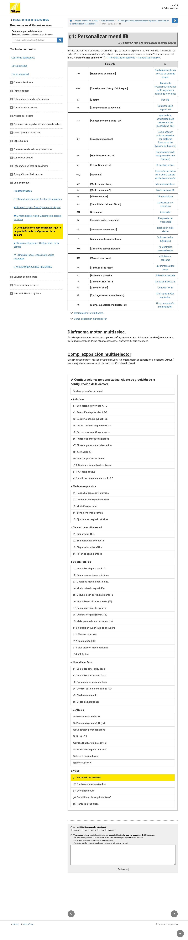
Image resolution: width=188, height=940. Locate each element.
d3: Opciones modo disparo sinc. (91, 581)
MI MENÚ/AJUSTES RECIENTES (33, 266)
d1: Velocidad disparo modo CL (90, 568)
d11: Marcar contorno (85, 634)
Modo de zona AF (165, 190)
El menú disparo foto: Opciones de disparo (37, 207)
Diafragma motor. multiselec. (89, 313)
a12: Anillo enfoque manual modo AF (93, 478)
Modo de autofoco (165, 184)
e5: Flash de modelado (85, 695)
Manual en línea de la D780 (86, 21)
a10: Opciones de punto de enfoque (92, 465)
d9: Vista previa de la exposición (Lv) (93, 621)
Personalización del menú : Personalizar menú (134, 57)
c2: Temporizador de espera (88, 540)
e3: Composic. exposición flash (90, 682)
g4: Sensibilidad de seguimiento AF (92, 797)
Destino (165, 99)
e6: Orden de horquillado (86, 701)
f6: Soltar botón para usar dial (89, 749)
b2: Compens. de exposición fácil (91, 499)
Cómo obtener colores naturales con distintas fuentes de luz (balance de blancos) (165, 139)
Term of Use (28, 924)
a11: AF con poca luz (84, 471)
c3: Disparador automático (88, 547)
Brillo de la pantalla (165, 275)
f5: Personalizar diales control (89, 743)
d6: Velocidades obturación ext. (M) (92, 601)
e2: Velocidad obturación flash (89, 675)
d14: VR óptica (81, 654)
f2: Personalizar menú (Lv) (89, 723)
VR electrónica (165, 196)
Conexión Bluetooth (165, 281)
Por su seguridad (20, 74)
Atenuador (165, 212)
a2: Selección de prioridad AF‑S (90, 412)
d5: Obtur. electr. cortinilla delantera (93, 594)
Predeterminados (23, 191)
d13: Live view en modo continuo (90, 647)
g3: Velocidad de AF (83, 790)
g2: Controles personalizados (89, 784)
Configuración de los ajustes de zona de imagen (165, 74)
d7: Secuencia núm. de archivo (89, 608)
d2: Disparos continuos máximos (91, 575)
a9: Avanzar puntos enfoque (88, 458)
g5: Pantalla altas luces (86, 804)
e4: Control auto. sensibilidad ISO (92, 688)
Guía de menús (107, 21)
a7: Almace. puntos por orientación (92, 445)
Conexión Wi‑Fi (165, 287)
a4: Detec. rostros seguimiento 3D (92, 425)
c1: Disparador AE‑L (84, 534)
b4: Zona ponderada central (88, 512)
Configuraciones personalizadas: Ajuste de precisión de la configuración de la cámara (37, 231)
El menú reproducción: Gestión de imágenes (38, 199)
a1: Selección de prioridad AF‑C (90, 405)
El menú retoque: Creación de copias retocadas (34, 257)
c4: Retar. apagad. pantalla (87, 553)
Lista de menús (19, 65)
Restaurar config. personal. (88, 391)
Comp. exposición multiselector (90, 318)
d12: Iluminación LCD (84, 641)
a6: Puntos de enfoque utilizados (91, 438)
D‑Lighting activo (165, 165)
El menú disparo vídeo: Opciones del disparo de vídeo (38, 217)
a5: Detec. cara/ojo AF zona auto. (91, 432)
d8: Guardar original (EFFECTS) (90, 614)
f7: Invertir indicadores (85, 756)
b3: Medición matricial (85, 506)
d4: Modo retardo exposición (89, 588)
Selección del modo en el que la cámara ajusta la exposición (165, 175)
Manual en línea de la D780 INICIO (31, 19)
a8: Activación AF (82, 452)
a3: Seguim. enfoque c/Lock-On (90, 419)
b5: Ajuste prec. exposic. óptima (90, 519)
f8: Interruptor (82, 762)
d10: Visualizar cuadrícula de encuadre (94, 627)
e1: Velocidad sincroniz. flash (89, 669)
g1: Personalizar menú (87, 777)
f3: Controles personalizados (89, 729)
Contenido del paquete (23, 57)
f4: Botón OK (80, 736)
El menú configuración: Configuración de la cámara (36, 245)
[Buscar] (60, 40)
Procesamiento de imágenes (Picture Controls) (165, 156)
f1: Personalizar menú (86, 716)
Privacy (16, 924)
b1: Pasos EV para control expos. (91, 493)
